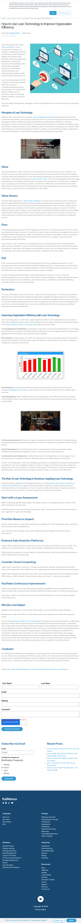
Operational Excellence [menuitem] (10, 867)
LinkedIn (32, 33)
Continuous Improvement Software (43, 669)
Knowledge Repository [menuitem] (49, 834)
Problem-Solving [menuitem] (8, 848)
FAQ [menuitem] (4, 824)
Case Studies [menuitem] (46, 875)
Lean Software (62, 669)
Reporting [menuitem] (45, 831)
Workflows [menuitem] (45, 826)
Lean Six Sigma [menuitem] (7, 865)
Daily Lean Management (20, 669)
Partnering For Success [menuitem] (49, 819)
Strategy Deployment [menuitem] (10, 860)
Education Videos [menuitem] (47, 879)
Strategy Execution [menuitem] (9, 851)
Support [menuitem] (44, 884)
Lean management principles (43, 117)
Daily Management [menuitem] (9, 853)
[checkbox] (17, 769)
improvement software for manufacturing (21, 324)
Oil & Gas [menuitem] (44, 858)
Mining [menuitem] (43, 855)
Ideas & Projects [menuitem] (8, 846)
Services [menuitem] (44, 887)
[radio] (17, 765)
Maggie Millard (14, 33)
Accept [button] (53, 13)
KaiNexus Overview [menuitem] (48, 817)
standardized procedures (18, 390)
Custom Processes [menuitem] (9, 855)
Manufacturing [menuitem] (46, 848)
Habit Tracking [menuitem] (46, 836)
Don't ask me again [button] (64, 13)
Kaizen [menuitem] (4, 862)
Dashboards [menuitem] (45, 824)
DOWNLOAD (59, 920)
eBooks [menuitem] (44, 872)
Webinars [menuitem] (44, 870)
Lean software (7, 47)
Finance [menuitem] (44, 853)
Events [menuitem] (43, 882)
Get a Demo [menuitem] (6, 822)
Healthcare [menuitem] (45, 846)
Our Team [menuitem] (6, 819)
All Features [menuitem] (45, 822)
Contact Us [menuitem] (45, 889)
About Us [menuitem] (5, 817)
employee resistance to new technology (25, 621)
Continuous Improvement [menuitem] (11, 858)
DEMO (71, 920)
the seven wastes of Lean (38, 179)
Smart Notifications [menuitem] (48, 829)
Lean (8, 669)
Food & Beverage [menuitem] (47, 851)
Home (3, 18)
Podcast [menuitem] (44, 877)
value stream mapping (32, 201)
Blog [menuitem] (43, 868)
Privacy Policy (40, 909)
